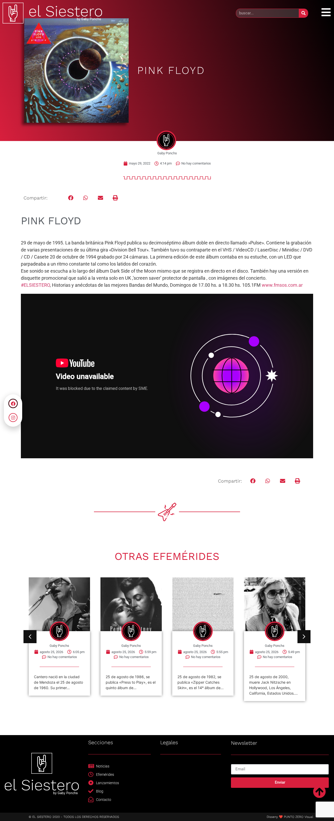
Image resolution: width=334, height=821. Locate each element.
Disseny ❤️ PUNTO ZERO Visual (290, 817)
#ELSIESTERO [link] (35, 285)
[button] (71, 198)
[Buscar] (303, 13)
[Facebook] (13, 403)
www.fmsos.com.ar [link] (282, 285)
